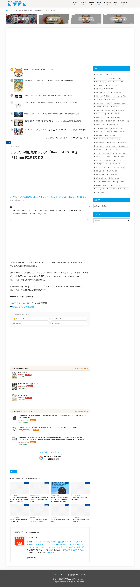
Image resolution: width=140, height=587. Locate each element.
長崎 (108, 96)
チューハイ (101, 78)
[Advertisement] (50, 47)
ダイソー (100, 175)
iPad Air (100, 125)
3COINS (113, 175)
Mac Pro (100, 139)
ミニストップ (120, 96)
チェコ (99, 85)
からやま (111, 146)
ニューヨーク (113, 85)
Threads (117, 185)
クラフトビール (116, 82)
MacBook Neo (102, 92)
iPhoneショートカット (105, 110)
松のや (123, 142)
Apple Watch (102, 128)
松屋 (111, 142)
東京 (99, 96)
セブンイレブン (120, 153)
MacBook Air (102, 132)
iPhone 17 (123, 110)
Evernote (115, 78)
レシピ (99, 164)
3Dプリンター (102, 192)
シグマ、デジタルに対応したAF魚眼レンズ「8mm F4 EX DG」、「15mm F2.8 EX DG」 (49, 197)
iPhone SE (114, 117)
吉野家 (124, 146)
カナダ (112, 75)
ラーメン (100, 167)
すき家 (99, 149)
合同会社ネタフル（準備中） (77, 575)
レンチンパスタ (114, 164)
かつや (99, 146)
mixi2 (112, 189)
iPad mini (113, 125)
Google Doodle (103, 182)
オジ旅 (63, 550)
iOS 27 (112, 121)
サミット (115, 178)
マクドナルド (113, 149)
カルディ (113, 171)
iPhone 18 (101, 114)
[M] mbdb (80, 582)
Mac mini (111, 135)
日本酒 (109, 89)
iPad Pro (124, 121)
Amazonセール (120, 103)
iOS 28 (99, 100)
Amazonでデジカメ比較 (23, 307)
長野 (99, 89)
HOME (10, 11)
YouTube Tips (102, 185)
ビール (100, 75)
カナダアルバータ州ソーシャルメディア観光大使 (48, 547)
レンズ (15, 11)
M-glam (72, 582)
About (56, 575)
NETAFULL (67, 579)
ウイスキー (118, 92)
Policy (63, 575)
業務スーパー (101, 178)
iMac (99, 135)
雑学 (116, 107)
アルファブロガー (51, 542)
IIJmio (124, 189)
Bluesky (100, 189)
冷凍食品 (100, 171)
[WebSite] (31, 558)
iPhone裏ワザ (102, 103)
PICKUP (112, 100)
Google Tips (120, 182)
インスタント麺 (117, 167)
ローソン (120, 157)
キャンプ (120, 160)
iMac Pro (100, 142)
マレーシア (101, 82)
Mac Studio (114, 139)
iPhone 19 (114, 114)
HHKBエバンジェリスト (47, 544)
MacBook (117, 128)
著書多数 (50, 553)
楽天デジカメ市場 (20, 303)
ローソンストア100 (103, 160)
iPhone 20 (100, 117)
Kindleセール (102, 107)
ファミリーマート (103, 157)
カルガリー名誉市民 (76, 547)
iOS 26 (99, 121)
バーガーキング (102, 153)
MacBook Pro (119, 132)
